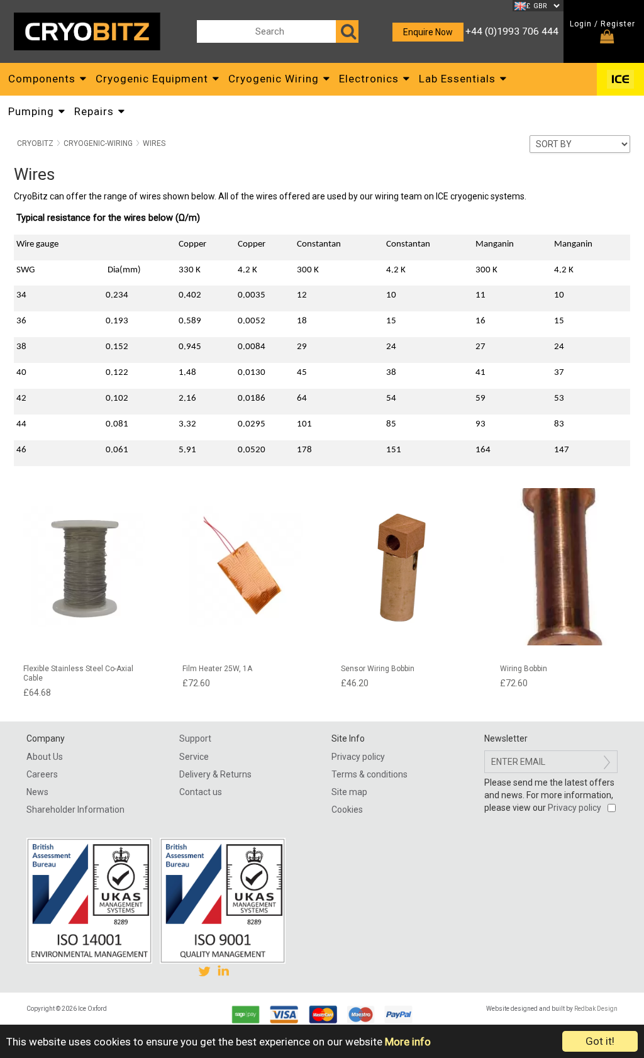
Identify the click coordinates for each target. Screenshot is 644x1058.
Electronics (369, 78)
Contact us (200, 792)
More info (408, 1041)
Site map (349, 792)
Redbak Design (596, 1008)
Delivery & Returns (215, 774)
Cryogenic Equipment (152, 78)
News (37, 792)
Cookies (347, 810)
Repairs (94, 111)
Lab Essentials (457, 78)
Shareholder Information (75, 810)
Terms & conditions (369, 774)
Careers (42, 774)
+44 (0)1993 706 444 (511, 31)
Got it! (600, 1041)
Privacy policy (358, 757)
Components (41, 78)
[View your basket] (607, 38)
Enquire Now (428, 32)
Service (194, 757)
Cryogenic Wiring (273, 78)
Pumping (31, 111)
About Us (44, 757)
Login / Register (602, 23)
